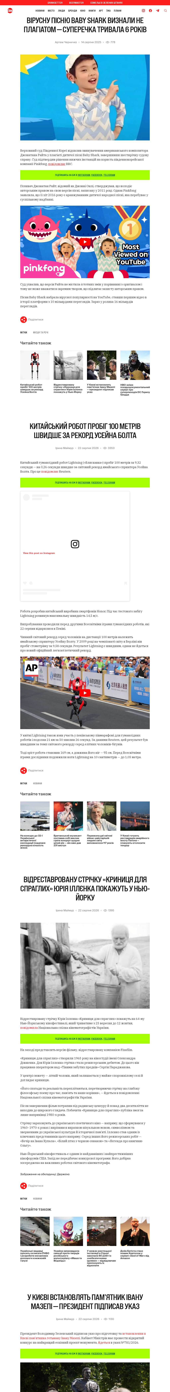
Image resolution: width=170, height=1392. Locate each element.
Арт (101, 10)
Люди (61, 10)
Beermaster (76, 2)
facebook (96, 174)
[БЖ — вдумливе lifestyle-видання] (10, 11)
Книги (92, 10)
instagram (84, 174)
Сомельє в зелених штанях (106, 2)
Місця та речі (40, 332)
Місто (51, 10)
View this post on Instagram (39, 553)
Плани (117, 10)
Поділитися (35, 319)
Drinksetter (55, 2)
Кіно (82, 10)
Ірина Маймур (64, 448)
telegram (109, 174)
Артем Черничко (66, 42)
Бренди (72, 10)
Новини (40, 10)
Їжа (108, 10)
